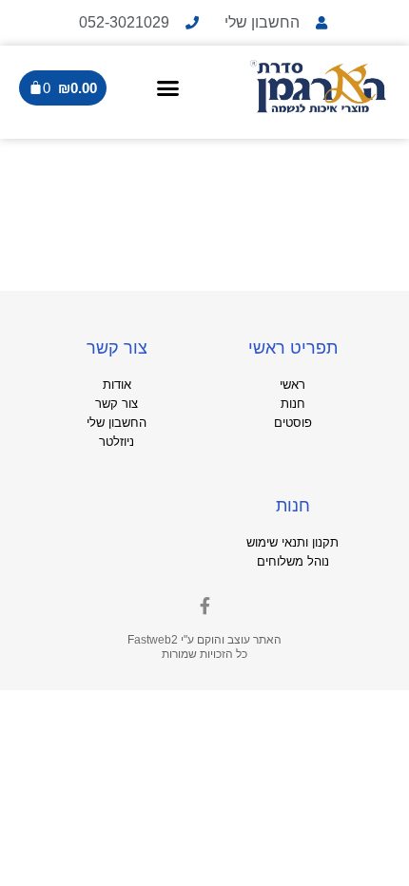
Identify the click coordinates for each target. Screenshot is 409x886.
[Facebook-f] (204, 605)
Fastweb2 (152, 639)
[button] (167, 87)
